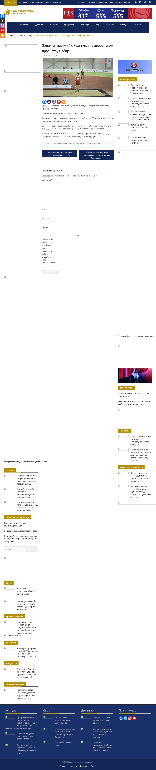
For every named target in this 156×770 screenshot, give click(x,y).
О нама (81, 2)
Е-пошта (46, 218)
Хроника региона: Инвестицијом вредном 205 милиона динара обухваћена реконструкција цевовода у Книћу (20, 629)
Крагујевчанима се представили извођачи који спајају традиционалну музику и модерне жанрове (21, 722)
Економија (24, 24)
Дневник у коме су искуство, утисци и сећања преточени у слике (135, 402)
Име (44, 209)
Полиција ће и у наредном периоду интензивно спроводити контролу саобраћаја (20, 539)
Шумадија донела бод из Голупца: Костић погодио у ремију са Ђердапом (27, 605)
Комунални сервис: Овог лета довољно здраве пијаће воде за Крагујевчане (27, 694)
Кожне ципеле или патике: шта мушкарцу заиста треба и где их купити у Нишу (27, 506)
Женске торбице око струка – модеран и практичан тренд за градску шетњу (26, 479)
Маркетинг (102, 2)
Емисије (123, 24)
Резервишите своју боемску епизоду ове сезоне (25, 461)
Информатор (116, 2)
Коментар (47, 180)
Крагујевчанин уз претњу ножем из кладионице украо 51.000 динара (139, 89)
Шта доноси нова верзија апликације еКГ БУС (15, 524)
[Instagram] (130, 718)
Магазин (138, 24)
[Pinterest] (59, 102)
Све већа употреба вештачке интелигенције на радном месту (25, 493)
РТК (55, 55)
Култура (110, 24)
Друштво (39, 24)
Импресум (73, 766)
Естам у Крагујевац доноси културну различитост (25, 736)
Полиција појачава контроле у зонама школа (101, 720)
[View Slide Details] (135, 354)
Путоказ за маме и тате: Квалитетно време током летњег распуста (140, 477)
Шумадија (84, 24)
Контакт (92, 2)
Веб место (46, 227)
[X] (49, 102)
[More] (63, 102)
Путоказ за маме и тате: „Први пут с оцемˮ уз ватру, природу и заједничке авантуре (140, 491)
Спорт (97, 24)
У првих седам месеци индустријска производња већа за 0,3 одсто (140, 440)
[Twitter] (125, 718)
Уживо (127, 2)
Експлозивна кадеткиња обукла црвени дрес (25, 591)
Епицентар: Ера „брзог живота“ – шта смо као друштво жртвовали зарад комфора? (27, 673)
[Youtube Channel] (134, 718)
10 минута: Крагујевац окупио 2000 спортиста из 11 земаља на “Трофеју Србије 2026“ (27, 652)
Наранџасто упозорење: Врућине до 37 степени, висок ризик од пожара (102, 746)
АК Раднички (58, 143)
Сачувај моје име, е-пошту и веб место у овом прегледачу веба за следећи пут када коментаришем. (48, 251)
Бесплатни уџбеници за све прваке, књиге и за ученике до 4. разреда (103, 733)
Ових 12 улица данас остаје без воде (20, 531)
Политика (53, 24)
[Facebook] (44, 102)
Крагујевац (69, 24)
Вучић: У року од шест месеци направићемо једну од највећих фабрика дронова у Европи (140, 455)
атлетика (67, 143)
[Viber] (54, 102)
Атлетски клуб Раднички (81, 143)
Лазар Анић (96, 143)
